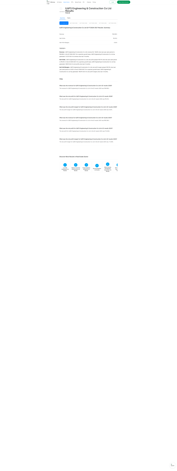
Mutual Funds (78, 2)
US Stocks (59, 2)
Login (112, 2)
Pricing (94, 2)
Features (89, 2)
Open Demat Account (124, 2)
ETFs (72, 2)
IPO (83, 2)
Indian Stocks (66, 2)
